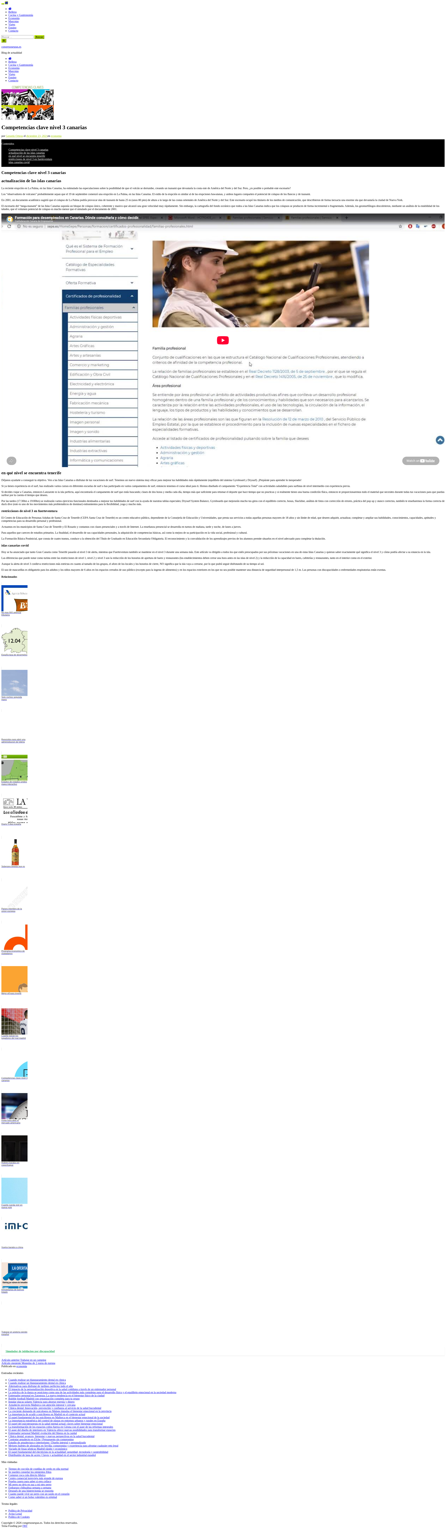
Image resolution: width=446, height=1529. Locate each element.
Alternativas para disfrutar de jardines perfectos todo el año (40, 1386)
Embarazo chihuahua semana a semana (29, 1487)
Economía (14, 18)
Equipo (12, 27)
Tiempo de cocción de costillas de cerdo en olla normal (38, 1468)
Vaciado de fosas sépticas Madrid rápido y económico (37, 1448)
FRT (25, 1525)
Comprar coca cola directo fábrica (26, 1475)
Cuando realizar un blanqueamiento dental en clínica (37, 1382)
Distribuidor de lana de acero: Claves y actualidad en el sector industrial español (52, 1455)
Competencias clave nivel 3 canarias (28, 149)
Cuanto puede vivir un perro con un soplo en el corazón (39, 1493)
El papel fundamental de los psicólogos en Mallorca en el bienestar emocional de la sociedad (59, 1417)
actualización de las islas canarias (27, 152)
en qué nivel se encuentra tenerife (27, 155)
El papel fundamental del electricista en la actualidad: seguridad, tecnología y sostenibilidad (58, 1451)
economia (56, 135)
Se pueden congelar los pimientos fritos (29, 1471)
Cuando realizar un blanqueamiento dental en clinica (37, 1379)
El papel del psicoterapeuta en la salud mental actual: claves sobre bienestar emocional (55, 1423)
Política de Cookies (19, 1516)
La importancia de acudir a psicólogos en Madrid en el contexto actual (46, 1414)
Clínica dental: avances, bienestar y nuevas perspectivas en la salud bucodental (51, 1436)
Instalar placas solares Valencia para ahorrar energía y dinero (41, 1401)
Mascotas (13, 21)
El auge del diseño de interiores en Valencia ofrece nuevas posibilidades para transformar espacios (62, 1430)
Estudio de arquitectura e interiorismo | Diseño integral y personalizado (47, 1442)
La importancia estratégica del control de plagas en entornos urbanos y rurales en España (56, 1420)
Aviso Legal (15, 1513)
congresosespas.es (11, 46)
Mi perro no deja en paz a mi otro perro (29, 1484)
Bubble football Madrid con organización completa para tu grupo (44, 1398)
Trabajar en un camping (23, 1359)
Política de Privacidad (20, 1510)
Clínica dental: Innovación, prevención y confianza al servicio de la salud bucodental (54, 1408)
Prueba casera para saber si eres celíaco (29, 1481)
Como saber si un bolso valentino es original (32, 1497)
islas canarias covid (19, 162)
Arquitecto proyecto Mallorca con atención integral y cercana (41, 1404)
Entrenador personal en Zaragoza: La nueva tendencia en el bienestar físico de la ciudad (56, 1395)
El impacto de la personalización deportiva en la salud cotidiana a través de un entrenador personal (62, 1389)
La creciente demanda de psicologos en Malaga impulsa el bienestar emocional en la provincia (60, 1411)
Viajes (11, 24)
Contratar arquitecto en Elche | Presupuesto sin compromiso (41, 1439)
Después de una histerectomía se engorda (30, 1490)
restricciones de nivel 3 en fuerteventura (30, 159)
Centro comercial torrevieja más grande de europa (35, 1478)
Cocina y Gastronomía (20, 15)
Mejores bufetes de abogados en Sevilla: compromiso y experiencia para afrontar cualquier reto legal (63, 1445)
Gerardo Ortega (14, 135)
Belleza (12, 11)
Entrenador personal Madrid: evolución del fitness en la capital (42, 1433)
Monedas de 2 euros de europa (28, 1363)
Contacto (13, 30)
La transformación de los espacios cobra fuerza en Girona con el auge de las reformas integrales (60, 1426)
